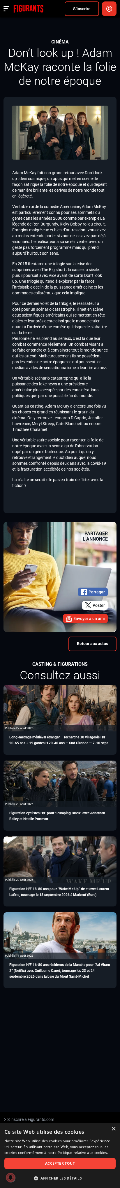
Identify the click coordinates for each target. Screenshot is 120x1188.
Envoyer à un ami (89, 618)
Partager (97, 592)
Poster (99, 605)
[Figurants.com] (28, 8)
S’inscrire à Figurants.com (30, 1119)
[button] (60, 1178)
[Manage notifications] (10, 1177)
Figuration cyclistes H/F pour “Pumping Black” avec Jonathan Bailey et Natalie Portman (57, 816)
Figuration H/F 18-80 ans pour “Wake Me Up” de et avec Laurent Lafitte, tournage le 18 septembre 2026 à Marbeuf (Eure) (59, 892)
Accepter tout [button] (60, 1163)
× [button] (113, 1129)
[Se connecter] (109, 8)
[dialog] (60, 1155)
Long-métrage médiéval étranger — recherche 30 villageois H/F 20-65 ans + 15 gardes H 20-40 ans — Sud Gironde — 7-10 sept (58, 740)
